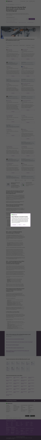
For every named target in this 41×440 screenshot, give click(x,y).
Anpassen (24, 224)
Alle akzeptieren (14, 224)
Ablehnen (20, 224)
